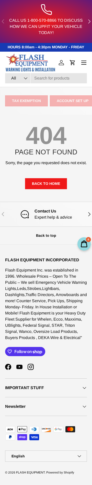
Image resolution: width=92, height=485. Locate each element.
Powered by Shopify (60, 472)
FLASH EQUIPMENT (30, 472)
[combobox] (46, 78)
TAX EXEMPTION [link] (26, 101)
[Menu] (83, 62)
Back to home (46, 184)
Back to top (46, 235)
